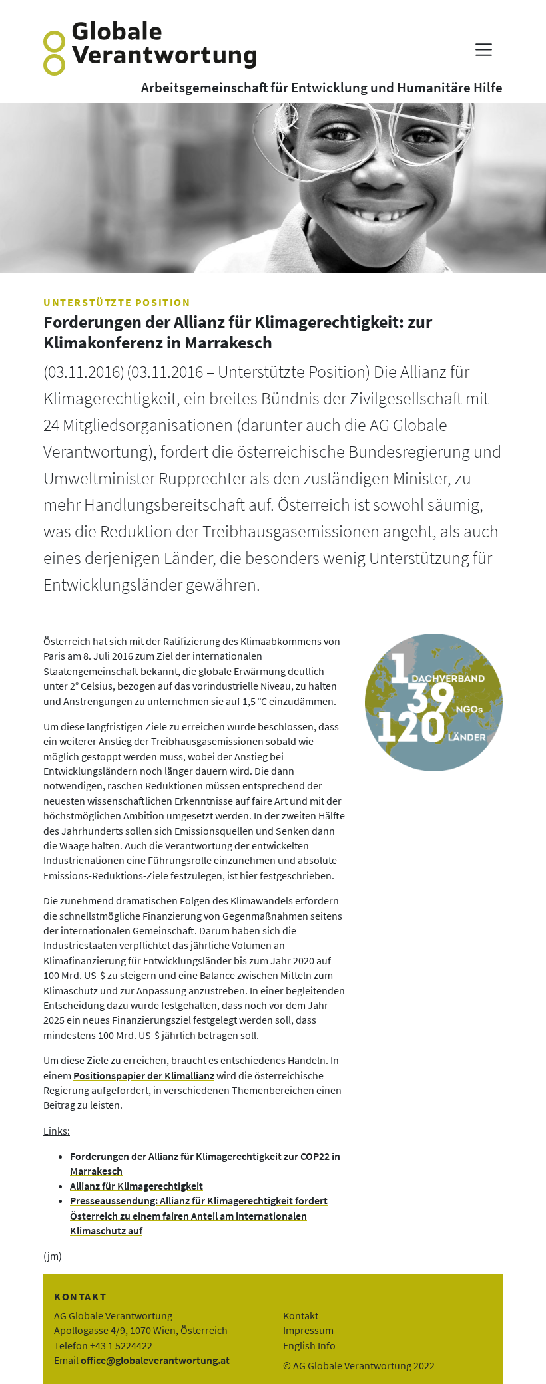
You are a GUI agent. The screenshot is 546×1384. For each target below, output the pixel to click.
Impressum (308, 1330)
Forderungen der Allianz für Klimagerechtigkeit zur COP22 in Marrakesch (205, 1163)
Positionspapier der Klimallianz (143, 1075)
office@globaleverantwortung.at (155, 1360)
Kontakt (300, 1315)
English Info (309, 1345)
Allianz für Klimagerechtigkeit (136, 1185)
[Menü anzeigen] (484, 49)
